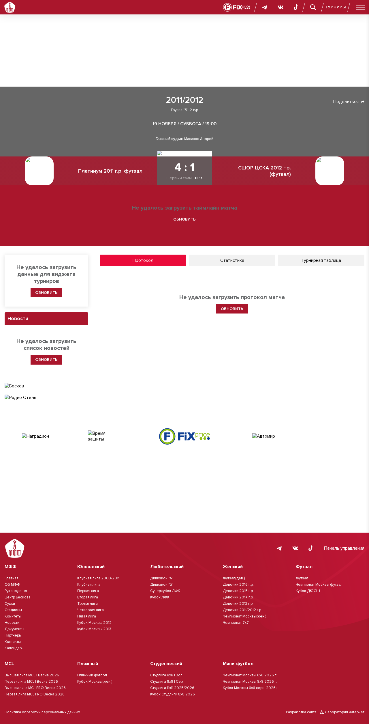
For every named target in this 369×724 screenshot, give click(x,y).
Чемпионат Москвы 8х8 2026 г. (250, 681)
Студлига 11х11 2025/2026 (172, 688)
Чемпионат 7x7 (236, 622)
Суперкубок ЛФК (165, 591)
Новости (12, 622)
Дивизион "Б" (161, 584)
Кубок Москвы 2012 (94, 622)
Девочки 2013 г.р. (238, 603)
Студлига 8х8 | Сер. (167, 681)
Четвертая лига (90, 610)
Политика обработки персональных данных (42, 712)
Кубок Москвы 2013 (94, 629)
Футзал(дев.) (234, 578)
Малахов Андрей (198, 139)
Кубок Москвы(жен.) (94, 681)
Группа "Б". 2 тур (184, 110)
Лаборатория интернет (344, 712)
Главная (11, 578)
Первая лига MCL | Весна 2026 (31, 681)
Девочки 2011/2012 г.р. (242, 610)
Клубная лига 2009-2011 (98, 578)
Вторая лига (87, 597)
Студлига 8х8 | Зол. (166, 675)
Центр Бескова (18, 597)
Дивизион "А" (161, 578)
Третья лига (87, 603)
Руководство (16, 591)
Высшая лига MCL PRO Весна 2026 (35, 688)
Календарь (14, 648)
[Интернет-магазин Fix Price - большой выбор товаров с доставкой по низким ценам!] (184, 436)
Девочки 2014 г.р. (238, 597)
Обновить (184, 219)
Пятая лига (86, 616)
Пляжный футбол (92, 675)
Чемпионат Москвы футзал (319, 584)
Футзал (302, 578)
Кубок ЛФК (160, 597)
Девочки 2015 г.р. (238, 591)
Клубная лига (88, 584)
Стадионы (13, 610)
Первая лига (88, 591)
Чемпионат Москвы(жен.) (244, 616)
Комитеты (13, 616)
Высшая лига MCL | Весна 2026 (32, 675)
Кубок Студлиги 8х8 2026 (172, 694)
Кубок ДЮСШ (308, 591)
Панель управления (344, 548)
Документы (14, 629)
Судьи (10, 603)
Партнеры (13, 635)
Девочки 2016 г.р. (238, 584)
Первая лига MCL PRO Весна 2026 (35, 694)
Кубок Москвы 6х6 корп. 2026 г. (251, 688)
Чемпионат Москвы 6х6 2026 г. (250, 675)
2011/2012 (184, 100)
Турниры (335, 7)
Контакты (13, 641)
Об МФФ (12, 584)
